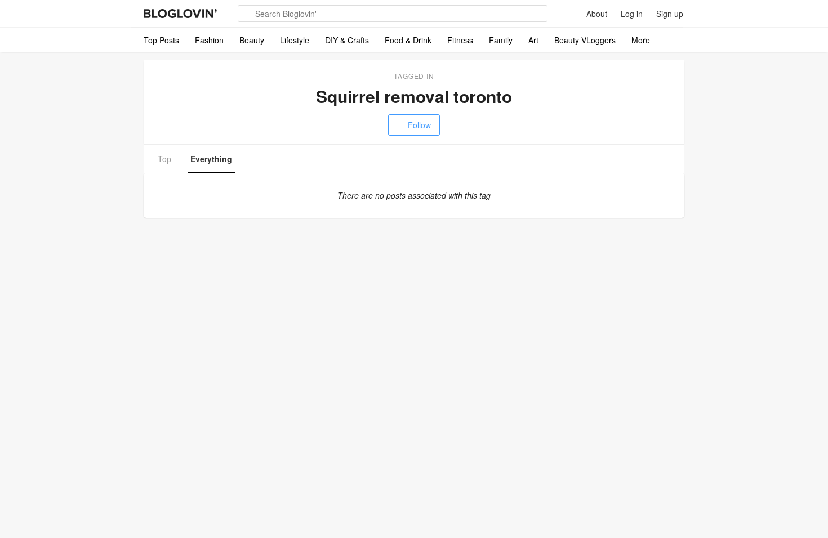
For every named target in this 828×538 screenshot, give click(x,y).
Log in (632, 13)
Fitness (460, 40)
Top (164, 158)
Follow (419, 125)
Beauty (251, 40)
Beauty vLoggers (585, 40)
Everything (211, 158)
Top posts (161, 40)
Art (533, 40)
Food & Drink (408, 40)
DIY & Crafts (347, 40)
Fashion (209, 40)
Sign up (669, 13)
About (596, 13)
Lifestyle (294, 40)
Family (501, 40)
